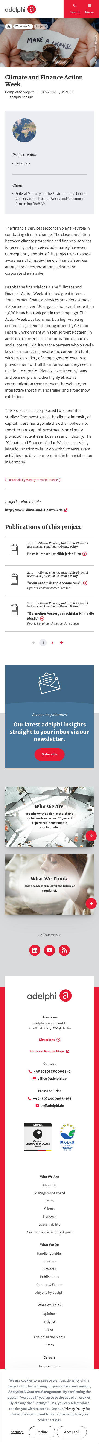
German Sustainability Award (49, 1232)
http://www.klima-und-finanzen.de (34, 510)
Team (49, 1201)
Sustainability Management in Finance (33, 480)
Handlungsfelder (49, 1253)
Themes (49, 1261)
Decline (42, 1432)
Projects (49, 1269)
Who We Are (49, 1177)
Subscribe (49, 754)
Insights (49, 1321)
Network (49, 1216)
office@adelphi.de (52, 1078)
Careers (49, 1357)
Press (49, 1345)
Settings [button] (17, 1432)
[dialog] (49, 1407)
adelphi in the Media (49, 1337)
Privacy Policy (74, 1409)
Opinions (50, 1314)
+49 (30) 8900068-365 (52, 1099)
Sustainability (49, 1224)
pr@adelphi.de (52, 1106)
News (49, 1329)
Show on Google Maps (47, 1051)
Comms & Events (49, 1285)
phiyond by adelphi (49, 1292)
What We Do (23, 26)
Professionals (49, 1366)
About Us (50, 1185)
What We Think (49, 1305)
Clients (49, 1209)
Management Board (49, 1193)
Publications (49, 1277)
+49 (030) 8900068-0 (52, 1071)
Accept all (71, 1432)
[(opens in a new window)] (67, 1150)
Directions (47, 1040)
